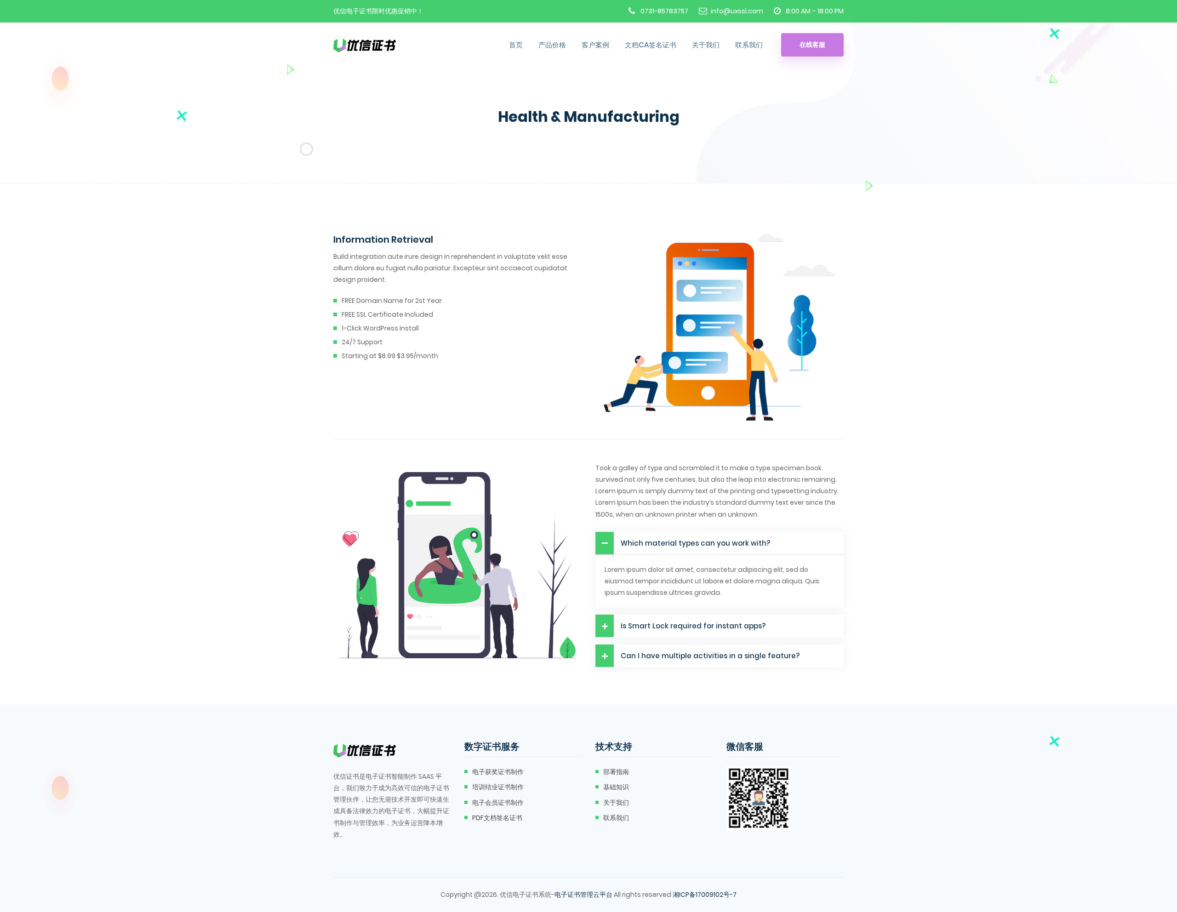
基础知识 (616, 787)
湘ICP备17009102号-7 (705, 894)
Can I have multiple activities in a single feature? (710, 656)
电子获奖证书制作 (498, 771)
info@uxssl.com (737, 11)
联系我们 (749, 45)
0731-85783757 (664, 11)
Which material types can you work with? (695, 543)
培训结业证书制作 (498, 787)
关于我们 (706, 45)
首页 (516, 45)
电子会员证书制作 (498, 802)
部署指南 (616, 771)
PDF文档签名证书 (497, 817)
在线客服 (812, 44)
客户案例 (595, 45)
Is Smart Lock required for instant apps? (693, 626)
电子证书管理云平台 (583, 894)
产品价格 (552, 45)
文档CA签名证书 (650, 45)
